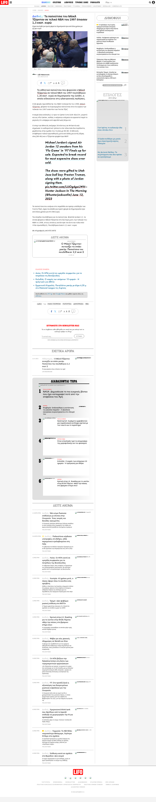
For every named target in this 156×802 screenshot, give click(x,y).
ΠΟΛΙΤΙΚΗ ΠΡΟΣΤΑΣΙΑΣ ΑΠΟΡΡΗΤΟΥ (68, 340)
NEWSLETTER (70, 782)
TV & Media (76, 6)
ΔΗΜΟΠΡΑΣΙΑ (78, 304)
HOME (34, 10)
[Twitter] (85, 64)
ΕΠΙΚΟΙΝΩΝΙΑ (57, 782)
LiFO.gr (49, 294)
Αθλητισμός (97, 6)
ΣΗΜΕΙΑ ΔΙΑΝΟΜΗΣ (112, 784)
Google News (60, 294)
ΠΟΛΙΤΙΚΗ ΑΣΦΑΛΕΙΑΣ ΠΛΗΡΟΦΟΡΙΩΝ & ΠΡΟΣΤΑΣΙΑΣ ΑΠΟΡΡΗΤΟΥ (59, 784)
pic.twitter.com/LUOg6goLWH (65, 187)
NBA (87, 304)
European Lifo (117, 6)
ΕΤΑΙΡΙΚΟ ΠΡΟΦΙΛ (96, 782)
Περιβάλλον (107, 6)
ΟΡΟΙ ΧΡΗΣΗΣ (51, 340)
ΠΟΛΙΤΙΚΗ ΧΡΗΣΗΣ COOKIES (93, 784)
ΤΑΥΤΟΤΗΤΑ (46, 782)
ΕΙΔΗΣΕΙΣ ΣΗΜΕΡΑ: (43, 269)
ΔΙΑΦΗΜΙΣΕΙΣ (82, 782)
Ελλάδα (36, 6)
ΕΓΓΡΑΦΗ (79, 336)
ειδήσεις (38, 296)
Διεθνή (43, 6)
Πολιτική (50, 6)
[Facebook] (82, 64)
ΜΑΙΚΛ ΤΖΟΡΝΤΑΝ (54, 304)
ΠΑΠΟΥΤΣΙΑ (67, 304)
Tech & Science (86, 6)
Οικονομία (58, 6)
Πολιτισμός (67, 6)
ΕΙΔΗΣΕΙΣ (40, 10)
